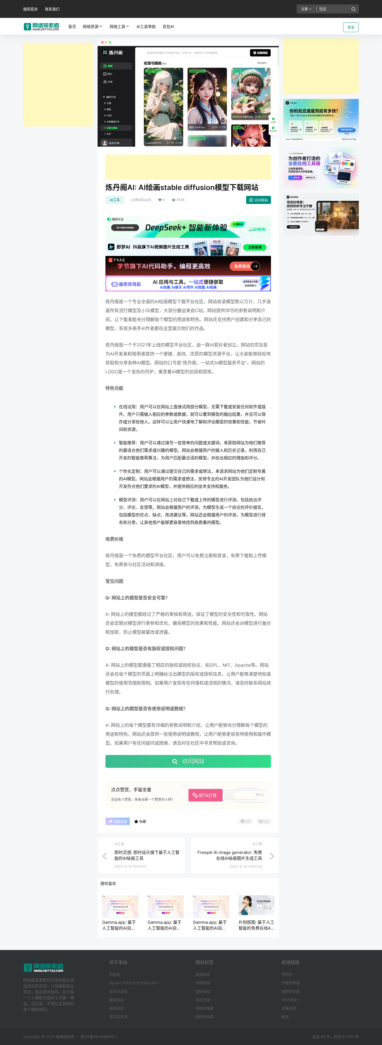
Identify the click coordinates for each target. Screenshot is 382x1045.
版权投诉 (30, 9)
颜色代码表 (204, 1016)
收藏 (142, 822)
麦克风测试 (118, 1016)
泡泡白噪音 (204, 1008)
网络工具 (117, 26)
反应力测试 (118, 991)
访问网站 (261, 200)
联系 (285, 1016)
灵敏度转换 (291, 982)
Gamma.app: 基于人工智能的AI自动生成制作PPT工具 (119, 928)
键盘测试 (116, 1000)
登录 (351, 27)
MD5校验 (289, 1000)
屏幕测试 (289, 1008)
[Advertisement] (58, 85)
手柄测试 (202, 982)
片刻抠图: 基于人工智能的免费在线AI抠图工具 (256, 928)
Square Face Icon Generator (134, 982)
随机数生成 (291, 991)
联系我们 (52, 9)
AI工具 (115, 200)
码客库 (114, 974)
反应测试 (202, 1000)
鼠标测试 (116, 1008)
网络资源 (90, 26)
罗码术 (287, 974)
